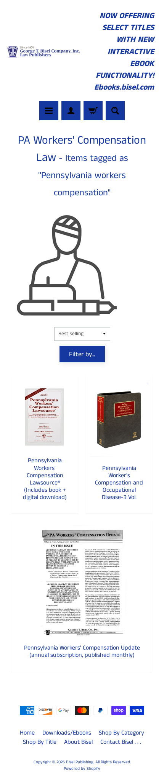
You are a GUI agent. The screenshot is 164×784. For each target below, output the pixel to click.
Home (27, 732)
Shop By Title (39, 742)
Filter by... (82, 354)
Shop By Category (121, 732)
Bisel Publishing (79, 762)
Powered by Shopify (82, 769)
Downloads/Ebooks (66, 732)
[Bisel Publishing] (44, 52)
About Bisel (78, 742)
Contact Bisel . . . (120, 742)
